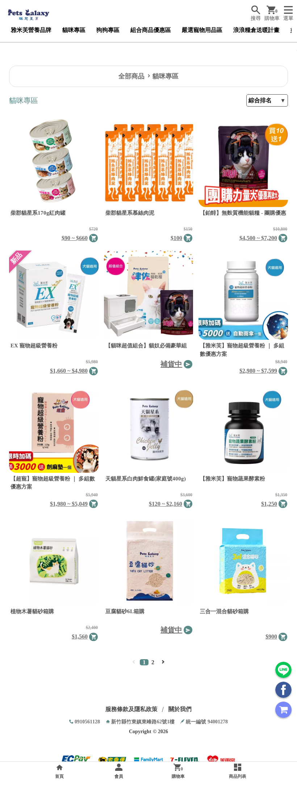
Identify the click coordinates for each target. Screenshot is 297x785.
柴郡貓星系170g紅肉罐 (38, 213)
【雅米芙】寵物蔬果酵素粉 (232, 479)
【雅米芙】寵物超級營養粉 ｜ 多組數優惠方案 (242, 350)
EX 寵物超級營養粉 (34, 345)
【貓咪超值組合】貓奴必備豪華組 (146, 345)
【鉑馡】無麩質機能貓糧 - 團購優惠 (243, 213)
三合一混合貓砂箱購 (224, 611)
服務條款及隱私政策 (131, 709)
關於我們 (180, 709)
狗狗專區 (108, 30)
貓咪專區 (73, 30)
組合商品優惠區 (150, 30)
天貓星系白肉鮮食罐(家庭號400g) (145, 479)
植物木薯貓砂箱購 (32, 611)
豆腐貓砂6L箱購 (125, 611)
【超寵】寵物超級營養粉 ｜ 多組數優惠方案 (53, 483)
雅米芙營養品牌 (31, 30)
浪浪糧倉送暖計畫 (256, 30)
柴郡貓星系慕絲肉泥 (129, 213)
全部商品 (131, 76)
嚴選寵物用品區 (202, 30)
